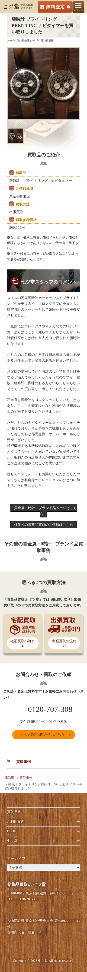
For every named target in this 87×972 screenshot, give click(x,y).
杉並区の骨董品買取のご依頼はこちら (43, 525)
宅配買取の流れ (22, 641)
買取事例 (25, 778)
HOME (9, 777)
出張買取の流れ (64, 641)
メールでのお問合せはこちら (41, 734)
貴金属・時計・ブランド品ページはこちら (45, 511)
